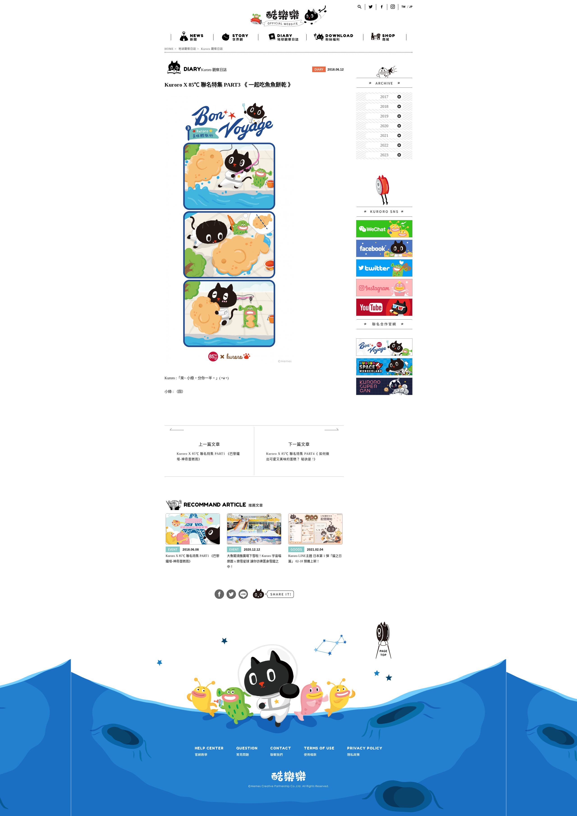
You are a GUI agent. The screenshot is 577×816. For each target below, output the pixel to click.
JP (410, 6)
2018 (384, 106)
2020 (384, 126)
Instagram (393, 7)
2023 (384, 155)
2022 (384, 145)
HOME (169, 49)
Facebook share (219, 594)
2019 (384, 116)
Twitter (371, 7)
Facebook (382, 7)
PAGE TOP (383, 640)
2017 (384, 96)
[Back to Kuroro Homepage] (288, 16)
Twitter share (231, 594)
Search (359, 7)
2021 (384, 135)
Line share (243, 594)
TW (403, 6)
